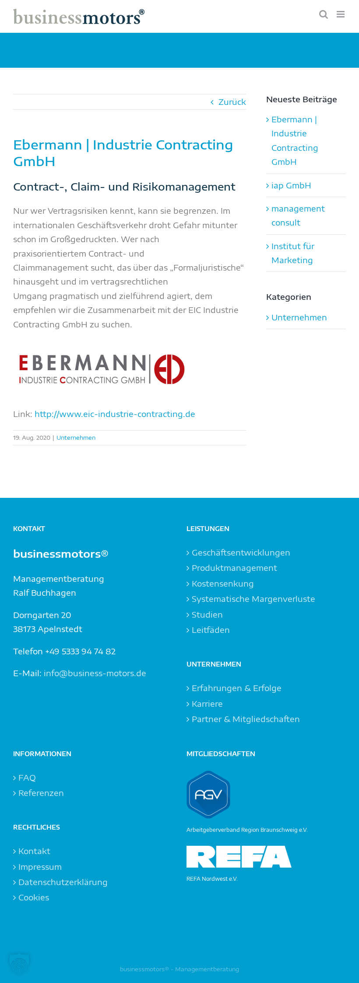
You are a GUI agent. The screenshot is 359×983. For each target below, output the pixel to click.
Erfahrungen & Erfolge (237, 688)
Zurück (232, 102)
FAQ (27, 777)
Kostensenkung (223, 583)
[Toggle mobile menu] (341, 14)
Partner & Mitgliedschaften (246, 719)
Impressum (40, 866)
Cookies (33, 897)
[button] (19, 964)
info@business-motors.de (95, 673)
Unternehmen (75, 437)
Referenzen (41, 793)
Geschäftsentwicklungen (241, 552)
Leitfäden (211, 630)
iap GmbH (291, 185)
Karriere (207, 703)
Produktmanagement (234, 568)
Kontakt (34, 851)
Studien (207, 614)
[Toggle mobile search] (323, 14)
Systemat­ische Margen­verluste (253, 599)
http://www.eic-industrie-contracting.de (113, 414)
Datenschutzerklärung (63, 882)
